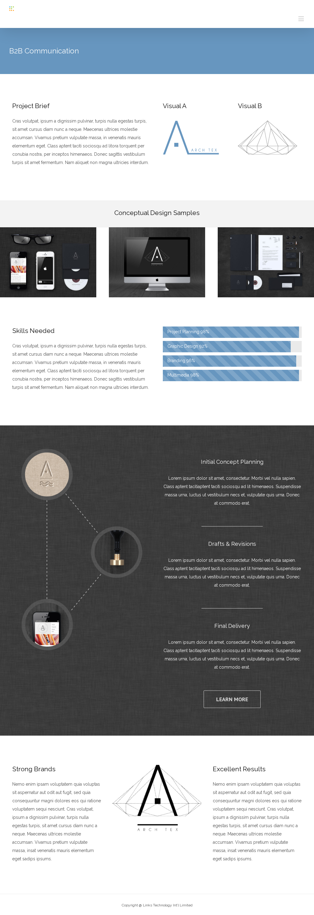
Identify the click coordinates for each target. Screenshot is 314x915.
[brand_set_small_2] (266, 231)
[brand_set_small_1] (157, 231)
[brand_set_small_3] (48, 231)
